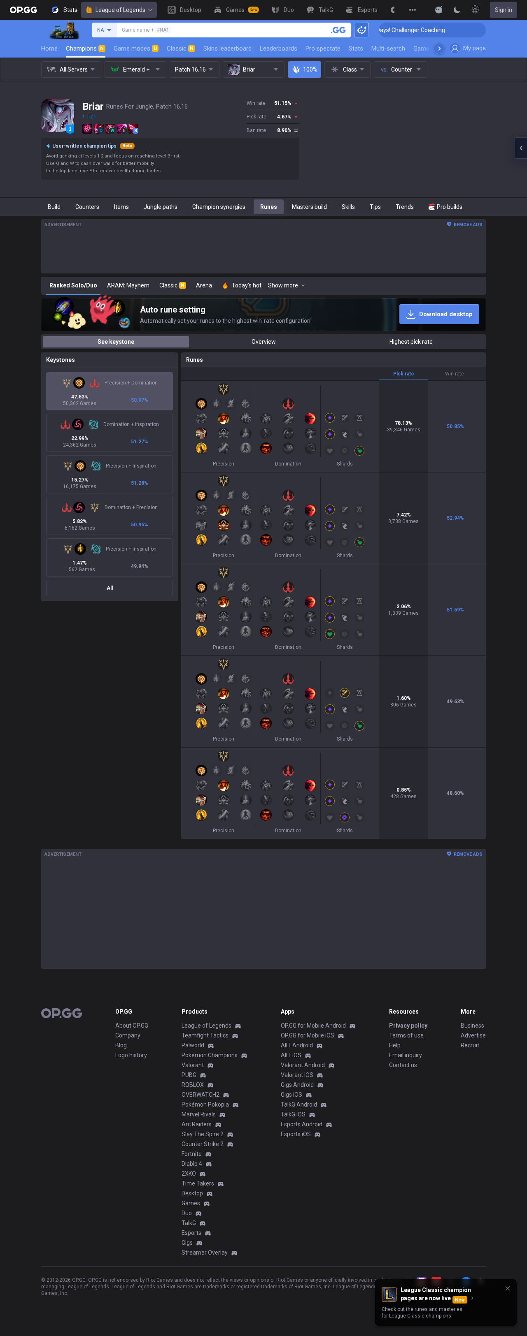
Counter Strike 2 (203, 1144)
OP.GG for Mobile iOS (307, 1035)
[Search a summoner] (338, 30)
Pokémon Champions (210, 1055)
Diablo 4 (192, 1163)
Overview (264, 341)
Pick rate (403, 374)
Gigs (187, 1242)
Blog (121, 1045)
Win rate (454, 374)
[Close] (507, 1288)
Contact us (403, 1065)
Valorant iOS (297, 1075)
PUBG (189, 1075)
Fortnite (192, 1154)
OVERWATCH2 (200, 1094)
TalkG (189, 1223)
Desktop (192, 1193)
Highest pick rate (411, 341)
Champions (85, 48)
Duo (187, 1213)
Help (395, 1045)
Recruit (470, 1045)
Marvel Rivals (199, 1114)
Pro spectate (322, 48)
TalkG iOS (293, 1114)
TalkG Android (299, 1104)
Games (191, 1203)
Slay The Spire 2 (203, 1134)
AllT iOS (291, 1055)
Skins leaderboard (227, 48)
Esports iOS (296, 1134)
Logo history (131, 1055)
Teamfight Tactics (205, 1035)
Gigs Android (297, 1084)
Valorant (193, 1065)
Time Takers (198, 1183)
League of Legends (120, 10)
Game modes (135, 48)
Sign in (503, 10)
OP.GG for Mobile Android (313, 1025)
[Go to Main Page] (23, 10)
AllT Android (297, 1045)
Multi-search (388, 48)
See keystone (116, 341)
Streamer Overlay (205, 1252)
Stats (356, 48)
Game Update (431, 48)
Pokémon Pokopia (205, 1104)
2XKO (189, 1173)
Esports (191, 1232)
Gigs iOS (291, 1094)
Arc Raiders (197, 1124)
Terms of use (406, 1035)
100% (310, 69)
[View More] (412, 10)
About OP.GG (131, 1025)
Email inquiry (405, 1055)
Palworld (193, 1045)
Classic (180, 48)
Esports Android (301, 1124)
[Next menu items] (439, 48)
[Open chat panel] (521, 148)
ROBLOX (193, 1084)
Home (49, 48)
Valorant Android (303, 1065)
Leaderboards (278, 48)
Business (472, 1025)
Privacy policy (408, 1025)
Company (127, 1035)
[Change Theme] (457, 10)
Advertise (473, 1035)
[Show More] (439, 10)
